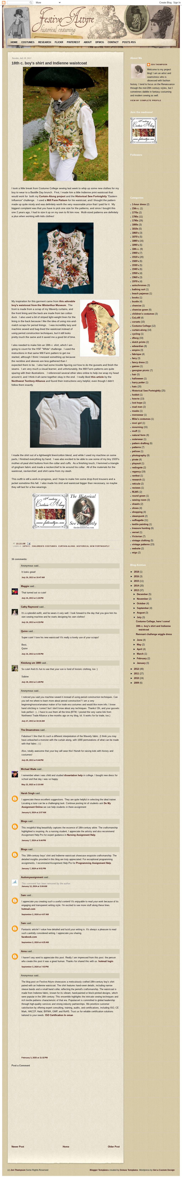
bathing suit (138, 289)
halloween (137, 378)
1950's (135, 273)
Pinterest (73, 42)
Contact (113, 42)
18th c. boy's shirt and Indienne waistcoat (49, 63)
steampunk (138, 516)
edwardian (137, 346)
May (139, 644)
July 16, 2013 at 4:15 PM (32, 622)
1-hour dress (139, 204)
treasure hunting (141, 528)
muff (134, 431)
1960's (135, 277)
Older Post (114, 1146)
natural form (139, 435)
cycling (136, 334)
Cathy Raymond (29, 606)
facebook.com (29, 937)
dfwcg (135, 338)
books (135, 297)
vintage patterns (141, 544)
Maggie (25, 586)
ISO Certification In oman (59, 1015)
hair (134, 374)
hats (134, 386)
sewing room (139, 500)
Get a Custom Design (164, 1170)
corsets (136, 321)
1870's (135, 236)
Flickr (59, 42)
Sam (23, 895)
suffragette (138, 520)
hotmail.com (28, 909)
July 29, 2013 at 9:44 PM (32, 760)
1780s (135, 216)
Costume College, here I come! (153, 621)
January (141, 663)
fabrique (136, 354)
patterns (136, 447)
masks (135, 411)
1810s (135, 228)
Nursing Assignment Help (81, 835)
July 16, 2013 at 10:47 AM (33, 577)
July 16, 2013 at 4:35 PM (32, 654)
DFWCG (99, 42)
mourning (137, 427)
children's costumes (44, 546)
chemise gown (140, 309)
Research (44, 42)
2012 (137, 669)
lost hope (137, 402)
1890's (135, 245)
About (88, 42)
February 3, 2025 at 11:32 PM (35, 1058)
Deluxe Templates (129, 1170)
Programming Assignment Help (93, 863)
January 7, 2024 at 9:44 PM (34, 840)
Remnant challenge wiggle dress (154, 634)
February (142, 658)
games (135, 366)
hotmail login (105, 961)
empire (136, 350)
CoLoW (136, 317)
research (136, 479)
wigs (134, 552)
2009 (137, 682)
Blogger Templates (99, 1170)
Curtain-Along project (52, 196)
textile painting (140, 524)
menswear (137, 415)
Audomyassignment (32, 877)
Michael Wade (28, 769)
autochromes (139, 285)
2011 (137, 673)
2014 (137, 585)
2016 (137, 576)
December (143, 594)
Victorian (137, 536)
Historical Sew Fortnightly (91, 196)
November (143, 598)
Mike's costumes (141, 419)
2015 (137, 581)
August (141, 612)
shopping (137, 512)
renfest (136, 475)
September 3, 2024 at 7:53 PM (35, 967)
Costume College (141, 326)
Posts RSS (129, 42)
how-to (136, 398)
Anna (24, 951)
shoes (135, 508)
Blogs (24, 821)
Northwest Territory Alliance (28, 381)
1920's (135, 261)
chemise (136, 305)
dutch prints (138, 342)
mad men (137, 407)
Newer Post (18, 1146)
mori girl (137, 423)
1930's (135, 265)
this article (97, 376)
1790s (135, 220)
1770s (135, 212)
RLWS (135, 492)
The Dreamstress (30, 730)
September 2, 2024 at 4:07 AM (35, 914)
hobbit (135, 394)
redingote (137, 467)
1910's (135, 257)
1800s (135, 224)
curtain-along (66, 546)
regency (136, 471)
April (140, 649)
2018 (137, 571)
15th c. (135, 208)
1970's (135, 281)
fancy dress (138, 362)
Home (14, 42)
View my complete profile (145, 100)
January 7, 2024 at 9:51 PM (34, 868)
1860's (135, 232)
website (136, 548)
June (140, 640)
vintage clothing (141, 540)
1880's (135, 240)
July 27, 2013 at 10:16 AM (33, 721)
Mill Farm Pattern (57, 200)
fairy (134, 358)
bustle (135, 301)
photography (139, 455)
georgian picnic (140, 370)
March (140, 653)
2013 (137, 590)
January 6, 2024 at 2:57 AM (34, 812)
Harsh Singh (28, 793)
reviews (136, 487)
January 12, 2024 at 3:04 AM (34, 886)
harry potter (138, 382)
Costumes (27, 42)
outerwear (137, 439)
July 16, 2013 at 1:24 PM (32, 598)
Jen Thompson (159, 64)
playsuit (136, 463)
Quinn (24, 631)
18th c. (27, 546)
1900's (135, 253)
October (141, 603)
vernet (135, 532)
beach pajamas (140, 293)
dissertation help (73, 775)
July (139, 617)
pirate (135, 459)
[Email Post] (28, 543)
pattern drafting (140, 443)
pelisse (136, 451)
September (143, 608)
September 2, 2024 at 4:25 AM (35, 942)
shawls (136, 504)
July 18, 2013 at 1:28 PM (32, 682)
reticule (136, 483)
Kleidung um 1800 (31, 663)
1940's (135, 269)
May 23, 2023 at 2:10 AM (32, 784)
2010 (137, 678)
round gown (138, 495)
